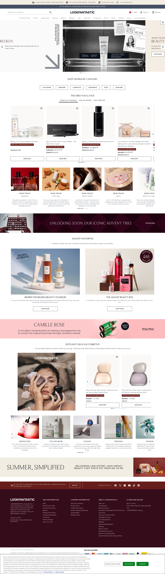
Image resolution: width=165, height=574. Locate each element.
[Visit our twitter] (120, 485)
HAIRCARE (61, 87)
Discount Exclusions (49, 508)
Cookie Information (77, 508)
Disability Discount (105, 517)
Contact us (46, 517)
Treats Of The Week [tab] (68, 100)
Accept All (142, 564)
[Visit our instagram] (124, 485)
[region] (82, 564)
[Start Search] (50, 12)
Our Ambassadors (105, 519)
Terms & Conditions (77, 503)
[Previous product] (87, 381)
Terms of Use (59, 572)
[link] (144, 12)
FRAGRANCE (93, 87)
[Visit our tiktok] (134, 485)
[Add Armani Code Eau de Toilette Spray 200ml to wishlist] (113, 108)
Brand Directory (104, 508)
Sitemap (101, 526)
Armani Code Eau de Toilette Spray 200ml (98, 141)
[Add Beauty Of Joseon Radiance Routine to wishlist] (41, 108)
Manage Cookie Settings (112, 564)
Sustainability (75, 513)
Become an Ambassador (107, 533)
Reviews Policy (75, 515)
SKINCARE (119, 87)
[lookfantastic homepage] (82, 12)
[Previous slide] (2, 47)
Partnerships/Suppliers (106, 524)
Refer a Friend (103, 529)
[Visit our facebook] (115, 485)
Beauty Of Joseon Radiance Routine (24, 141)
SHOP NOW (13, 54)
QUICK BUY (27, 158)
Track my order (48, 522)
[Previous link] (12, 188)
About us (102, 503)
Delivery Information (49, 513)
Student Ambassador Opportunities (110, 536)
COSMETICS (77, 87)
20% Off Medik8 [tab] (85, 100)
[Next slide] (163, 47)
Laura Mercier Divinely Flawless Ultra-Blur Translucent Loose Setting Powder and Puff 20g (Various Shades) (134, 144)
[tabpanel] (82, 134)
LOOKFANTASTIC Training (135, 510)
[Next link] (153, 188)
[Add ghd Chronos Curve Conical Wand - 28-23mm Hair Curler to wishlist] (77, 108)
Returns (45, 510)
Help (44, 503)
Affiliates (101, 522)
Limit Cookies (129, 564)
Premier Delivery (48, 519)
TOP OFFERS (46, 87)
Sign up (75, 485)
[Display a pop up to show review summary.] (61, 150)
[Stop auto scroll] (163, 22)
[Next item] (153, 134)
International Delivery (49, 515)
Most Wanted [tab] (99, 100)
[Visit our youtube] (129, 485)
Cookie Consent (15, 518)
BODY (106, 87)
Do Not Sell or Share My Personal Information (21, 520)
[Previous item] (12, 134)
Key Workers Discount (106, 531)
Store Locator (131, 503)
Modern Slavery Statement (79, 510)
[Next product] (149, 381)
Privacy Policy (75, 506)
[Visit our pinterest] (138, 485)
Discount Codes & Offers (107, 515)
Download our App (49, 506)
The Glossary (103, 506)
